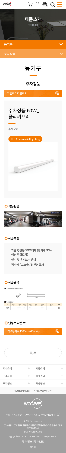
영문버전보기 (45, 4)
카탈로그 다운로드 (17, 93)
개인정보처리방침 (22, 390)
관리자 (33, 447)
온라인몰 (30, 4)
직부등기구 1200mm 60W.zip (23, 331)
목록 (33, 353)
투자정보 (7, 383)
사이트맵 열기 (59, 4)
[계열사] (37, 5)
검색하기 (53, 4)
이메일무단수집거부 (43, 390)
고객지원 (7, 376)
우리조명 (7, 4)
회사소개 (7, 368)
